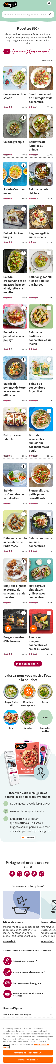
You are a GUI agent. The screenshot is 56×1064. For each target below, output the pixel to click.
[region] (28, 1042)
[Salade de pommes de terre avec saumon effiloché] (15, 380)
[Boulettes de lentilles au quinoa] (41, 136)
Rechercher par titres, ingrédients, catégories (28, 14)
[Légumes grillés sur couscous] (41, 226)
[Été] (11, 721)
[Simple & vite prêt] (11, 695)
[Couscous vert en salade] (15, 89)
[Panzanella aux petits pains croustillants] (41, 485)
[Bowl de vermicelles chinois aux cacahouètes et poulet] (41, 433)
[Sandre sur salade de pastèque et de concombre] (41, 89)
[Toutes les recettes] (45, 721)
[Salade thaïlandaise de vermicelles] (15, 485)
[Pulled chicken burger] (15, 226)
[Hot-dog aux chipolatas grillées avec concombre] (41, 582)
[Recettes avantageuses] (28, 695)
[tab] (28, 1008)
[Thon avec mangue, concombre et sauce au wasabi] (41, 634)
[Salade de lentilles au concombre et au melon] (41, 329)
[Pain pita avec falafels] (15, 433)
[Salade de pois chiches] (41, 182)
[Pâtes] (45, 695)
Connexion (30, 837)
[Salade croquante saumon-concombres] (41, 533)
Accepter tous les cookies (28, 1059)
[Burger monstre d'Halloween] (15, 634)
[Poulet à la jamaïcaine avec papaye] (15, 329)
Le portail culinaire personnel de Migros (21, 950)
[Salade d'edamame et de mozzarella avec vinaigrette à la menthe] (15, 275)
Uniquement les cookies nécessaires (28, 1052)
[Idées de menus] (21, 917)
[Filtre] (6, 51)
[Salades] (28, 721)
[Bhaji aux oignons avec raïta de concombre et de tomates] (15, 582)
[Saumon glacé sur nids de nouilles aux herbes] (41, 275)
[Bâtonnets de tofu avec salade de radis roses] (15, 533)
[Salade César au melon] (15, 182)
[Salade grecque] (15, 136)
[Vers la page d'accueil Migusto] (10, 3)
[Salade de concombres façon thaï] (41, 380)
